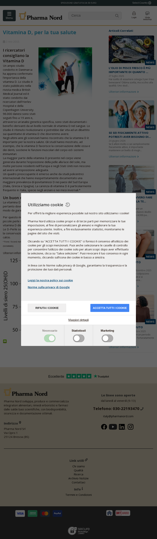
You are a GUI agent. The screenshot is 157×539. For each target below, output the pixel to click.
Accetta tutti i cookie (110, 307)
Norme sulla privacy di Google (49, 287)
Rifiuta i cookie (47, 307)
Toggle (50, 338)
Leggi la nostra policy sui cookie (50, 280)
